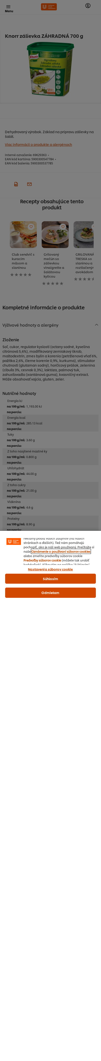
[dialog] (50, 795)
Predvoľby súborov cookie (42, 560)
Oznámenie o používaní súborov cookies (60, 551)
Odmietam (50, 592)
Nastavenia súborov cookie (50, 569)
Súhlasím (50, 578)
